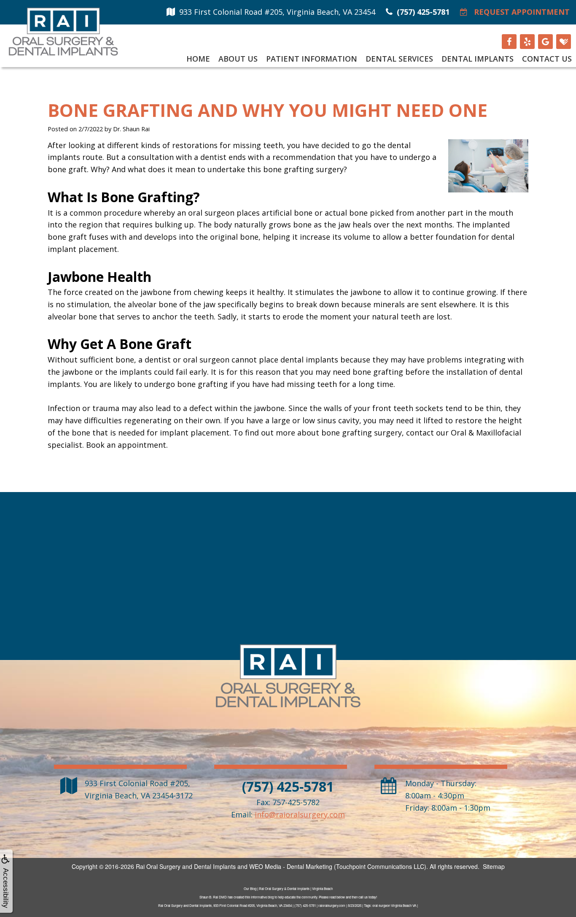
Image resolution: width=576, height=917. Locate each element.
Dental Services (399, 59)
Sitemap (494, 866)
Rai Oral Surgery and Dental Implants (186, 866)
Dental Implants (477, 59)
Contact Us (547, 59)
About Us (238, 59)
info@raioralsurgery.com (300, 814)
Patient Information (311, 59)
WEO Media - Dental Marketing (290, 866)
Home (198, 59)
